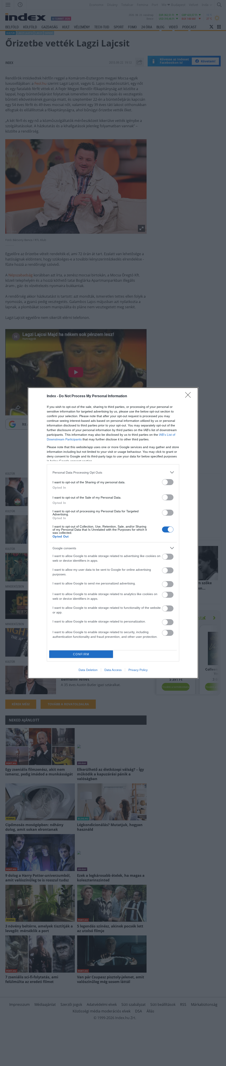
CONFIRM (81, 654)
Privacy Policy (138, 670)
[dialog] (113, 533)
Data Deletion (88, 670)
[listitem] (113, 472)
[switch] (167, 482)
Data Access (113, 670)
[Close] (189, 396)
